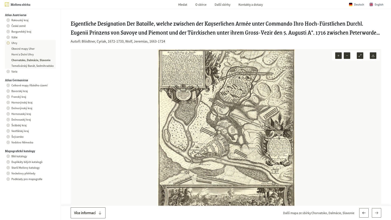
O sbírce (200, 4)
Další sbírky (222, 4)
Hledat (182, 4)
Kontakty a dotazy (250, 4)
